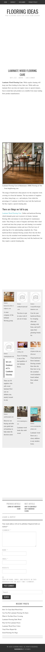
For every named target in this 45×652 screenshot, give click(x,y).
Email (5, 559)
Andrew (21, 78)
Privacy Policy (33, 2)
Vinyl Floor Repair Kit (9, 629)
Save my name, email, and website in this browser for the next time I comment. (19, 580)
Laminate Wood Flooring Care (11, 213)
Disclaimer (22, 2)
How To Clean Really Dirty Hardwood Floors (30, 509)
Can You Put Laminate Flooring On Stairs (15, 613)
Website (5, 568)
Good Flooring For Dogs (10, 633)
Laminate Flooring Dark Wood (11, 619)
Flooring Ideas (22, 11)
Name (5, 550)
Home (5, 2)
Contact (13, 2)
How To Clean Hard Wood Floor (12, 609)
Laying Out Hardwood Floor (14, 508)
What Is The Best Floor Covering (12, 616)
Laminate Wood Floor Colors (11, 626)
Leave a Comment (30, 78)
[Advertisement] (22, 41)
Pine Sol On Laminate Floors (11, 623)
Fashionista (18, 649)
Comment (6, 530)
